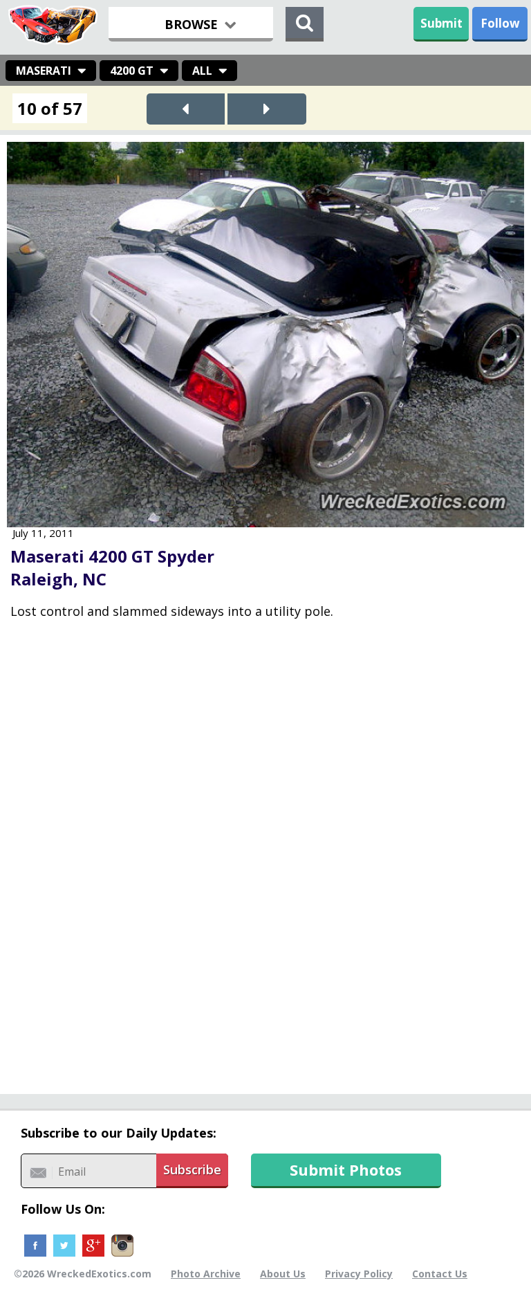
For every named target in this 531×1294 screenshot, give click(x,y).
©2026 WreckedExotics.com (82, 1273)
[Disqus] (265, 866)
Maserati (43, 70)
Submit (441, 23)
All (202, 70)
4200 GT (131, 70)
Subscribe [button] (192, 1169)
